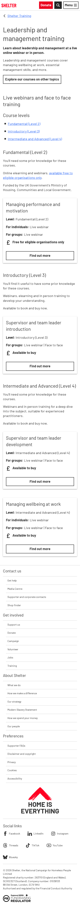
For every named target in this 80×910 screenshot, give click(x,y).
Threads (13, 845)
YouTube (58, 845)
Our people (13, 726)
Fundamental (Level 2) (24, 124)
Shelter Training (19, 16)
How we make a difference (22, 693)
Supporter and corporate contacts (26, 596)
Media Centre (14, 588)
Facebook (14, 833)
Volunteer (12, 649)
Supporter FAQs (16, 745)
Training (12, 665)
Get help (12, 580)
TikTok (35, 845)
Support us (13, 624)
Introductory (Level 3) (24, 131)
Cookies (12, 770)
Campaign (13, 641)
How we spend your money (22, 718)
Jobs (10, 657)
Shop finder (14, 605)
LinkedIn (38, 833)
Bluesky (13, 857)
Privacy (11, 762)
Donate (11, 632)
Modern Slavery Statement (22, 709)
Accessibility (14, 778)
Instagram (62, 833)
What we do (14, 685)
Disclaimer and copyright (21, 753)
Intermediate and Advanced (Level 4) (35, 139)
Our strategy (14, 701)
